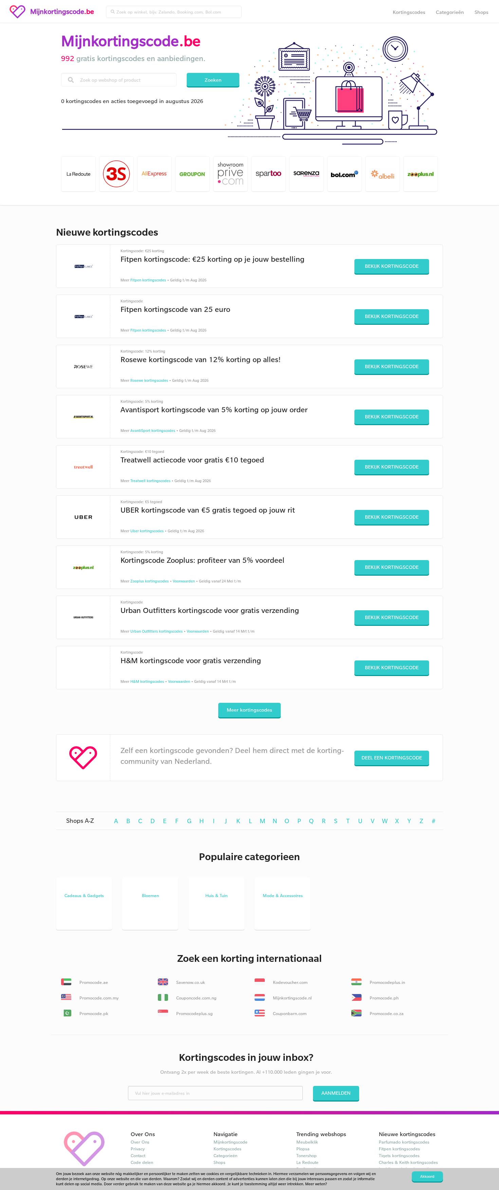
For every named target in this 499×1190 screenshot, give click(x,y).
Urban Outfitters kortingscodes (156, 631)
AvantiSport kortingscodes (152, 430)
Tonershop (306, 1155)
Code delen (142, 1162)
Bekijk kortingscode (392, 266)
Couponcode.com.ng (196, 997)
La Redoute (307, 1162)
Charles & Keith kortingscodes (408, 1162)
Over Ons (140, 1142)
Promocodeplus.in (386, 982)
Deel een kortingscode (392, 757)
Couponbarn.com (289, 1013)
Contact (138, 1155)
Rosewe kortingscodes (149, 380)
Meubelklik (307, 1142)
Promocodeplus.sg (194, 1013)
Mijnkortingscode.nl (292, 997)
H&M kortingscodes (147, 681)
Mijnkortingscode (230, 1142)
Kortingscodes (409, 12)
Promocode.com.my (98, 997)
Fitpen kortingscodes (148, 280)
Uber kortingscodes (147, 531)
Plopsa (303, 1148)
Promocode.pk (93, 1013)
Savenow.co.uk (190, 982)
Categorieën (450, 12)
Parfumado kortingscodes (404, 1142)
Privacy (138, 1148)
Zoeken (213, 80)
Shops (481, 12)
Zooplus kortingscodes (149, 581)
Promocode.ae (93, 982)
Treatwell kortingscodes (150, 480)
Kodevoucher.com (290, 982)
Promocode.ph (383, 997)
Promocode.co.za (386, 1013)
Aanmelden (336, 1093)
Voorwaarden (184, 581)
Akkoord (427, 1176)
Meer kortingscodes (249, 710)
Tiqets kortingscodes (399, 1155)
